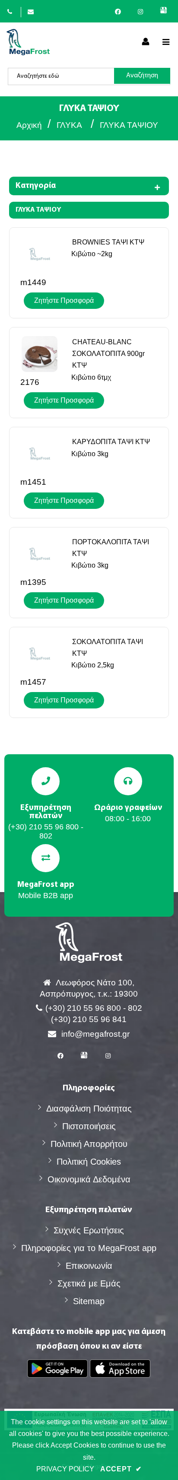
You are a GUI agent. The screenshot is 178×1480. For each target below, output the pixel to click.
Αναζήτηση (142, 75)
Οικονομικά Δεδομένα (89, 1179)
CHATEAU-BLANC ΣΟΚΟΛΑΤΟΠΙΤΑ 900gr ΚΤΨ (108, 353)
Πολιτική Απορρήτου (89, 1144)
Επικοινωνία (89, 1265)
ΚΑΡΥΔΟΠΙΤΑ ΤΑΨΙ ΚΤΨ (111, 441)
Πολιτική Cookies (89, 1161)
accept (121, 1469)
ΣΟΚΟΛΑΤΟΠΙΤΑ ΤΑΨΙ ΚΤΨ (107, 647)
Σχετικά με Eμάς (89, 1283)
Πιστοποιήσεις (89, 1126)
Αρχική (29, 125)
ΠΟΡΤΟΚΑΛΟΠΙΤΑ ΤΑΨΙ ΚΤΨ (110, 547)
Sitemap (89, 1301)
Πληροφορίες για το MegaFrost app (88, 1248)
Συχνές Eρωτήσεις (89, 1230)
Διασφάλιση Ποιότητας (89, 1108)
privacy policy (65, 1469)
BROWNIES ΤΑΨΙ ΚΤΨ (108, 242)
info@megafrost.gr (95, 1034)
